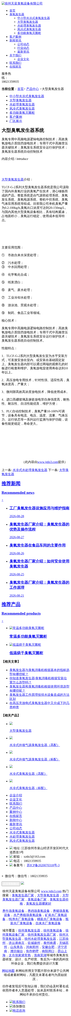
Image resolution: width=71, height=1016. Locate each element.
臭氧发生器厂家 (23, 895)
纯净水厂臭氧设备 (21, 919)
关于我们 (15, 55)
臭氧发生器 (16, 14)
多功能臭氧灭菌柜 (29, 33)
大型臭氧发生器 (27, 21)
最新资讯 (23, 51)
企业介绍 (15, 795)
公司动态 (23, 44)
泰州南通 (49, 942)
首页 (12, 10)
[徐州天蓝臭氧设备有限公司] (22, 3)
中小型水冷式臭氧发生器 (33, 18)
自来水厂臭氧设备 (48, 923)
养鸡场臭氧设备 (39, 910)
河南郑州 (32, 947)
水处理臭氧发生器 (29, 25)
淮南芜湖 (40, 955)
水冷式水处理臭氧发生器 (30, 470)
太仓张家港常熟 (20, 955)
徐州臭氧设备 (52, 930)
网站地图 (8, 970)
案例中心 (15, 811)
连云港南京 (16, 942)
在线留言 (15, 66)
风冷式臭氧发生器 (29, 29)
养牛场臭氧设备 (13, 910)
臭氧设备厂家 (37, 899)
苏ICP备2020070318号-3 (43, 865)
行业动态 (23, 48)
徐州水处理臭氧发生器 (40, 938)
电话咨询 (19, 1010)
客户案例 (15, 36)
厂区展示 (15, 121)
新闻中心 (15, 820)
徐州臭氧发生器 (29, 930)
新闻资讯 (15, 40)
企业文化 (23, 59)
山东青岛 (16, 947)
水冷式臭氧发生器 (22, 832)
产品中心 (32, 89)
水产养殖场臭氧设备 (27, 915)
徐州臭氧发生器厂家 (42, 934)
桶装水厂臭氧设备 (49, 919)
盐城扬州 (34, 942)
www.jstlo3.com (47, 462)
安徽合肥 (48, 947)
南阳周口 (48, 951)
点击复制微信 (11, 883)
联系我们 (15, 62)
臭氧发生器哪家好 (38, 903)
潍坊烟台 (16, 951)
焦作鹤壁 (32, 951)
